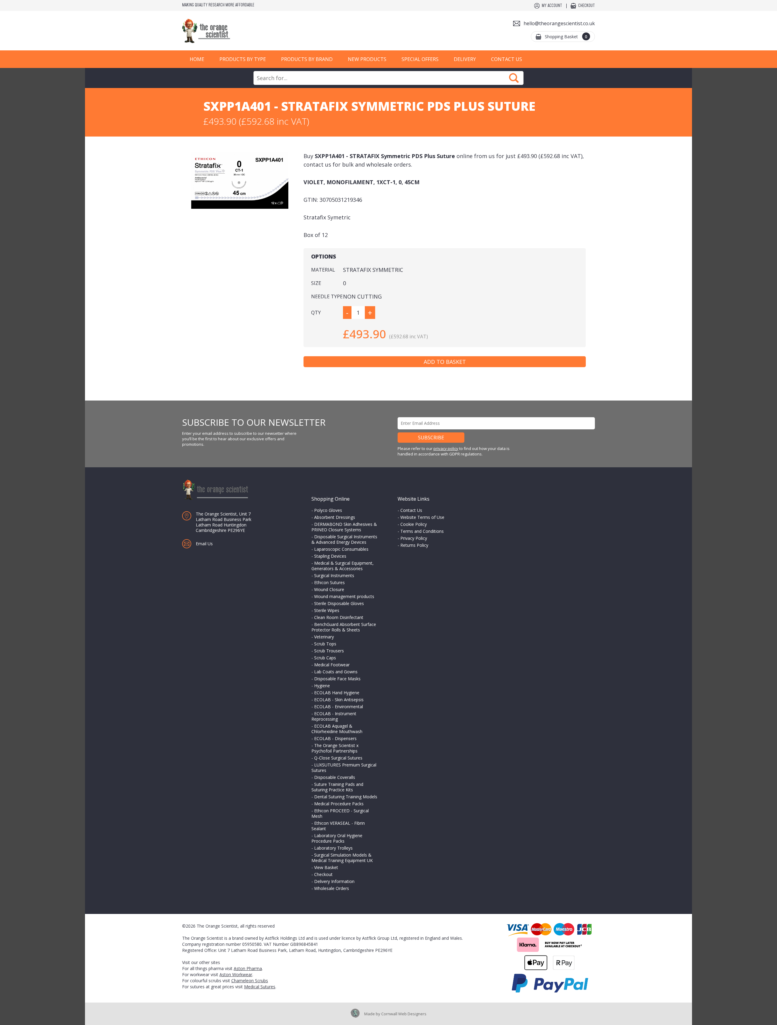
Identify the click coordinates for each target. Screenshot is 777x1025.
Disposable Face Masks (337, 679)
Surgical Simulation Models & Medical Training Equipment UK (342, 857)
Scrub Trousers (329, 651)
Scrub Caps (325, 658)
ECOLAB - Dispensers (335, 738)
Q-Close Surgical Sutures (338, 758)
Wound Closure (329, 589)
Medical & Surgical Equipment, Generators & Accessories (342, 565)
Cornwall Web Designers (403, 1014)
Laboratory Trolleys (333, 848)
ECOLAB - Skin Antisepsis (339, 699)
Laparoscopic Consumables (341, 549)
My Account (552, 6)
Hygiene (322, 685)
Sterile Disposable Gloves (339, 603)
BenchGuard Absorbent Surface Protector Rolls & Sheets (343, 627)
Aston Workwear (235, 974)
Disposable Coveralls (334, 777)
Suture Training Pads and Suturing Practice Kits (337, 787)
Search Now (513, 78)
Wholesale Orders (331, 888)
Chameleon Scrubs (249, 980)
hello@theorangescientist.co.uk (559, 23)
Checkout (586, 6)
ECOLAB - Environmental (338, 706)
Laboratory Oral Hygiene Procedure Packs (336, 838)
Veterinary (324, 637)
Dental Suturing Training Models (345, 797)
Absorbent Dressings (334, 517)
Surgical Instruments (334, 575)
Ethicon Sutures (329, 582)
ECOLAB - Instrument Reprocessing (333, 716)
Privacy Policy (413, 538)
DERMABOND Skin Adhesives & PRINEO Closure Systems (344, 527)
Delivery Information (334, 881)
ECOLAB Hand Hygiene (336, 692)
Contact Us (506, 59)
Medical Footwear (332, 665)
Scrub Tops (325, 644)
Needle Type (327, 296)
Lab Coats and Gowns (336, 672)
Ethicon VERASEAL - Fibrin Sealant (338, 825)
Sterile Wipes (326, 610)
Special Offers (420, 59)
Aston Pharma (248, 968)
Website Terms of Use (422, 517)
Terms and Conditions (422, 531)
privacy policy (445, 448)
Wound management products (344, 596)
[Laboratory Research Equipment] (224, 30)
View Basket (326, 867)
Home (197, 59)
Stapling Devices (330, 556)
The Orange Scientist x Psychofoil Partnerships (334, 748)
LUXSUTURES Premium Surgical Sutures (343, 767)
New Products (367, 59)
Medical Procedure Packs (339, 804)
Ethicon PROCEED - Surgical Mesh (340, 813)
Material (323, 269)
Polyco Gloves (328, 510)
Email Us (204, 543)
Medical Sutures (259, 986)
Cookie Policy (413, 524)
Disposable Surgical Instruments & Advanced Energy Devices (344, 539)
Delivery (465, 59)
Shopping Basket (566, 36)
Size (316, 283)
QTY (316, 312)
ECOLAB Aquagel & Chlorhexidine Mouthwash (336, 728)
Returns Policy (414, 545)
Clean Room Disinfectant (338, 617)
